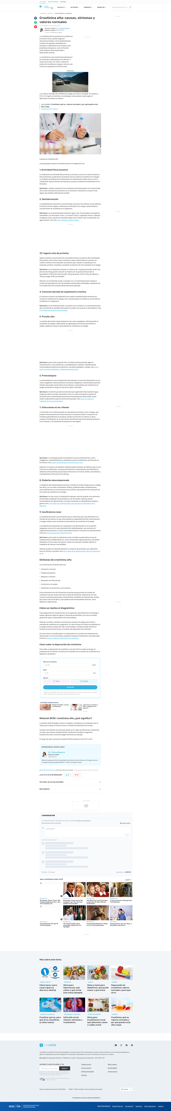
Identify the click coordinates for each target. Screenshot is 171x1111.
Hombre (85, 681)
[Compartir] (35, 18)
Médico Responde (53, 1)
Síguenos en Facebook (126, 1045)
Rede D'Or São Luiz (117, 1106)
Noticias (63, 1)
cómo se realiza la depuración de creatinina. (62, 638)
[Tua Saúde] (46, 6)
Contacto (84, 1075)
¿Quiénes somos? (86, 1064)
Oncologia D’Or (129, 1106)
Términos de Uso (112, 1071)
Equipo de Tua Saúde (56, 32)
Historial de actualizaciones (51, 782)
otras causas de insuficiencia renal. (59, 533)
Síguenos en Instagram (121, 1045)
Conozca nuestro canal (116, 1045)
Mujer (57, 681)
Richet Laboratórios (150, 1106)
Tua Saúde (42, 1)
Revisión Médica (112, 1068)
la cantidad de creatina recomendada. (53, 310)
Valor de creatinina (50, 662)
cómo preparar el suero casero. (67, 220)
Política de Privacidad (87, 1071)
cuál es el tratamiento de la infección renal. (67, 463)
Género (45, 678)
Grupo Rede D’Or (95, 1098)
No (78, 775)
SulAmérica (139, 1106)
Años (45, 670)
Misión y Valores (112, 1064)
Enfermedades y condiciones (63, 13)
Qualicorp (160, 1106)
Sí (68, 775)
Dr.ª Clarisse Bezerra (56, 752)
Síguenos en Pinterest (132, 1045)
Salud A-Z (50, 13)
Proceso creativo (86, 1068)
